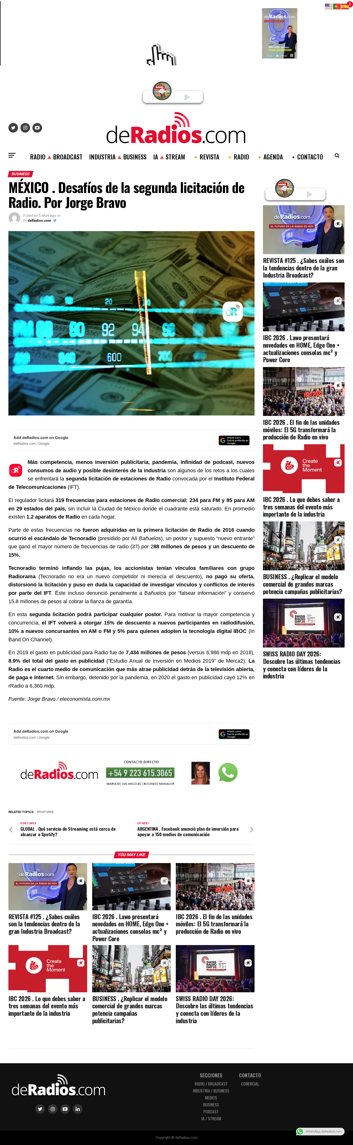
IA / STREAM (211, 1118)
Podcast (211, 1111)
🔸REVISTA (205, 156)
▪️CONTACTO (306, 156)
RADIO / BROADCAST (211, 1084)
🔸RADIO (237, 156)
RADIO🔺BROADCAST (56, 156)
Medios (211, 1097)
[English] (329, 6)
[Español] (345, 6)
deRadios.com (39, 220)
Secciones (211, 1075)
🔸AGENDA (269, 156)
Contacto (250, 1075)
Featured (46, 812)
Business (211, 1104)
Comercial (250, 1084)
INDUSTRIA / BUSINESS (211, 1090)
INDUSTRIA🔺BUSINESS (117, 156)
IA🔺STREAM (169, 156)
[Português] (337, 6)
